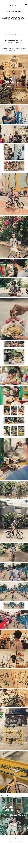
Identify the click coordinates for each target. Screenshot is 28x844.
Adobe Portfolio (17, 841)
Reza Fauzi (14, 5)
